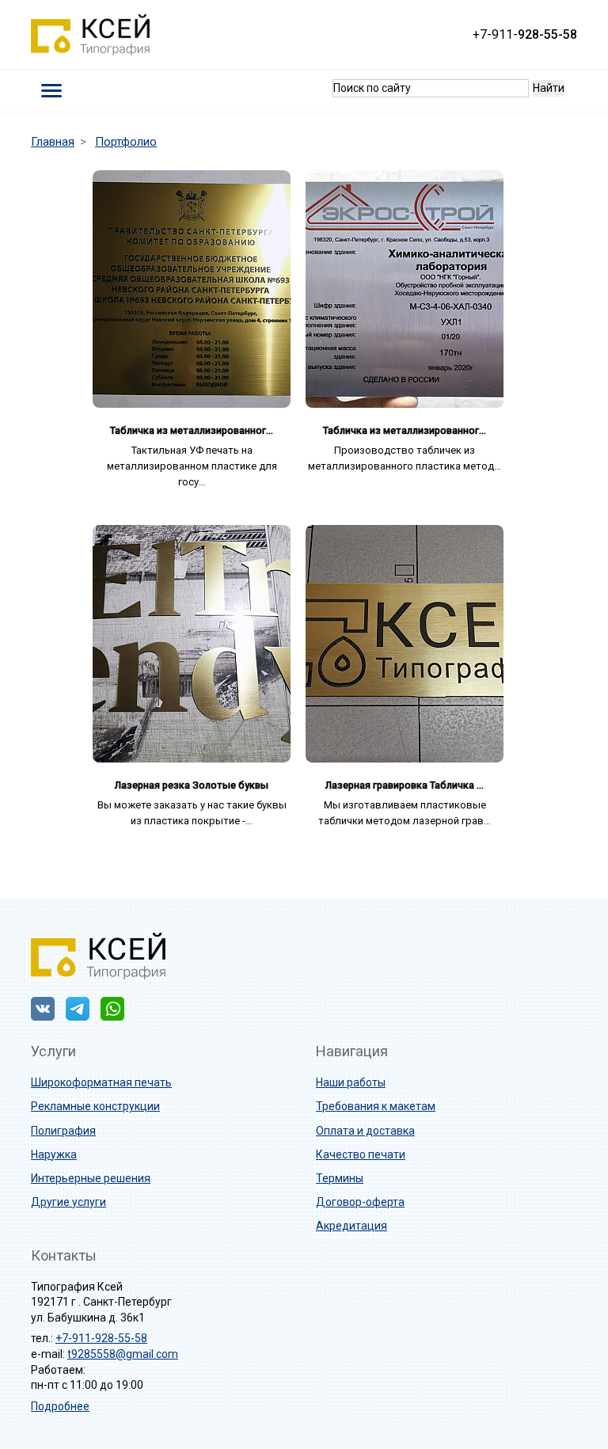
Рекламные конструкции (95, 1106)
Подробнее (60, 1406)
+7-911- (525, 34)
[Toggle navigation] (52, 91)
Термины (339, 1178)
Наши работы (351, 1082)
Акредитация (351, 1225)
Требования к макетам (375, 1106)
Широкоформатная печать (101, 1082)
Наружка (54, 1154)
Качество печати (360, 1154)
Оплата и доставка (365, 1130)
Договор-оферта (360, 1202)
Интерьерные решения (90, 1178)
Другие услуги (68, 1202)
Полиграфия (63, 1130)
